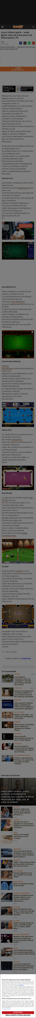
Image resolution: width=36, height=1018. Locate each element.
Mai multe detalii (21, 985)
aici (9, 992)
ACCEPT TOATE (18, 1012)
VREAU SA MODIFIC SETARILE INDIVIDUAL (18, 1015)
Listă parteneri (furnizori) (6, 1009)
